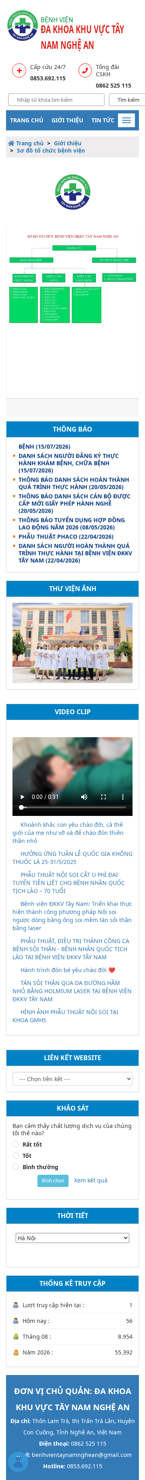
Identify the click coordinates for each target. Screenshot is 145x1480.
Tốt (27, 1155)
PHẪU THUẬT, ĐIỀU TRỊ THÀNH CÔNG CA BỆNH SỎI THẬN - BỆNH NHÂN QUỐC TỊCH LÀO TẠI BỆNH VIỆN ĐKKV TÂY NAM (70, 949)
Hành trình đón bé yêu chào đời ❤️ (68, 970)
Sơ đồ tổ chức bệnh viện (51, 150)
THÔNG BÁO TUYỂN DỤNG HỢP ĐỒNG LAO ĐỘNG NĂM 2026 (72, 520)
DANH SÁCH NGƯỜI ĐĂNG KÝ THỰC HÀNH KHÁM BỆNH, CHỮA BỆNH (69, 460)
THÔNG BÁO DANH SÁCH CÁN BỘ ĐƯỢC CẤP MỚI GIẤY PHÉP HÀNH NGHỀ (74, 500)
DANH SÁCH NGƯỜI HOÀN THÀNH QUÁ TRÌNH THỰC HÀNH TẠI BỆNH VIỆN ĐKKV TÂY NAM (75, 550)
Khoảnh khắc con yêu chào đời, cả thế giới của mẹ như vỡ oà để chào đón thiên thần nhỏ (68, 833)
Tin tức (102, 120)
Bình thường (40, 1167)
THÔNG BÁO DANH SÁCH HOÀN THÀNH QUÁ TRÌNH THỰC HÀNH (74, 480)
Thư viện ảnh (72, 588)
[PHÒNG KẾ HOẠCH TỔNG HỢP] (72, 643)
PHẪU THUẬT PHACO (66, 533)
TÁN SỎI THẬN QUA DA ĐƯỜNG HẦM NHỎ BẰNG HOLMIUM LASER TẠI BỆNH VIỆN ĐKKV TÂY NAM (72, 991)
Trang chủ (27, 120)
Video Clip (73, 711)
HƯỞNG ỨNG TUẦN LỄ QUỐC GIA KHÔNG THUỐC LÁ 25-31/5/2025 (72, 858)
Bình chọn (53, 1180)
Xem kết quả (91, 1180)
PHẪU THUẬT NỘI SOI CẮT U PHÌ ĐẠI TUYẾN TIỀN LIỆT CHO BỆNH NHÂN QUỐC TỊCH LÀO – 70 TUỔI (68, 883)
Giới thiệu (67, 120)
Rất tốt (32, 1144)
